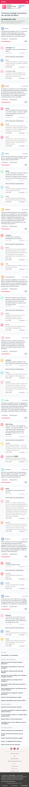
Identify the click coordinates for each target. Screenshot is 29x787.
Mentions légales (14, 758)
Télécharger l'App (21, 6)
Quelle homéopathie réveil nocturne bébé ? (13, 700)
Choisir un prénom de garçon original (12, 738)
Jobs (14, 756)
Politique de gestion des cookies (14, 761)
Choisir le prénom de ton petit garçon (12, 730)
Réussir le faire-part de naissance (10, 744)
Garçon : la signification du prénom (11, 741)
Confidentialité (14, 766)
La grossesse (5, 38)
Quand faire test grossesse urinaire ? (11, 707)
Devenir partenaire (14, 753)
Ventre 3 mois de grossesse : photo (11, 697)
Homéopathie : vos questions (9, 655)
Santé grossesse (13, 38)
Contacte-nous (14, 768)
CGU (14, 763)
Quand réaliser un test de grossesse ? (12, 719)
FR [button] (27, 2)
